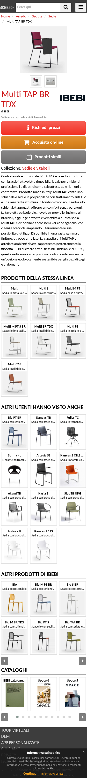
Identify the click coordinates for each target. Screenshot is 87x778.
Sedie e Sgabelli (36, 168)
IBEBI (7, 111)
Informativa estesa (52, 773)
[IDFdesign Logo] (7, 7)
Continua (29, 774)
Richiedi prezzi (44, 128)
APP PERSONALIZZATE (20, 743)
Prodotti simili (46, 157)
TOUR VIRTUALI (15, 730)
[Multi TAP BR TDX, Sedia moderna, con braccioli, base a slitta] (36, 81)
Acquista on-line (46, 142)
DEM (5, 736)
